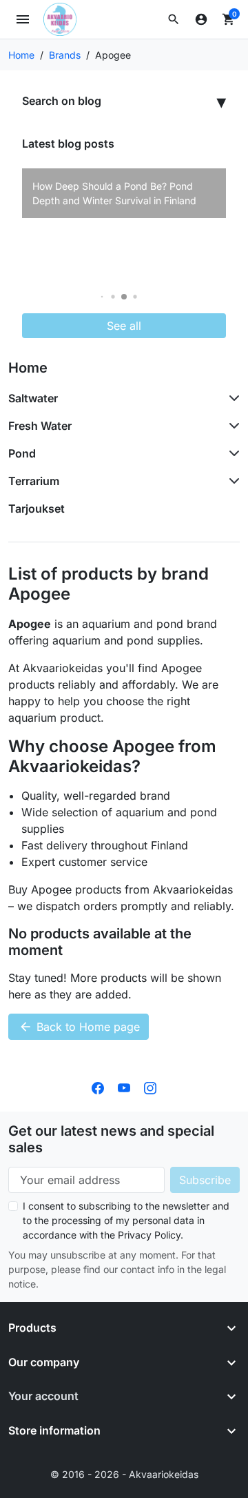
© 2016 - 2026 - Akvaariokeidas (124, 1474)
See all (124, 326)
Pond (22, 453)
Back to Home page (79, 1027)
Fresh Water (40, 426)
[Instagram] (150, 1086)
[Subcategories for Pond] (231, 453)
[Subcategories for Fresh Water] (231, 426)
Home (28, 367)
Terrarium (33, 481)
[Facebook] (98, 1086)
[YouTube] (124, 1086)
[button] (174, 19)
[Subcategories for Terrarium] (231, 481)
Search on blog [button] (61, 101)
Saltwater (33, 398)
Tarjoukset (36, 508)
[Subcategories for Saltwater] (231, 398)
